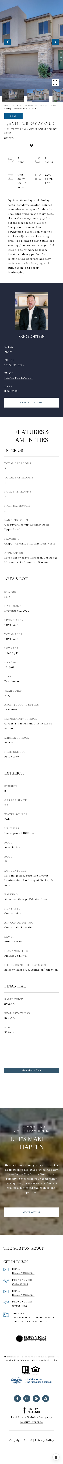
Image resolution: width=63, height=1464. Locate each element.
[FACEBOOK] (17, 1398)
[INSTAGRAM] (26, 1398)
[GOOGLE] (36, 1398)
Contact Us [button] (31, 1212)
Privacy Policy (44, 1440)
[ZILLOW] (45, 1398)
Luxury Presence (31, 1422)
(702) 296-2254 (14, 364)
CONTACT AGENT (31, 402)
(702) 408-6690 (20, 1284)
